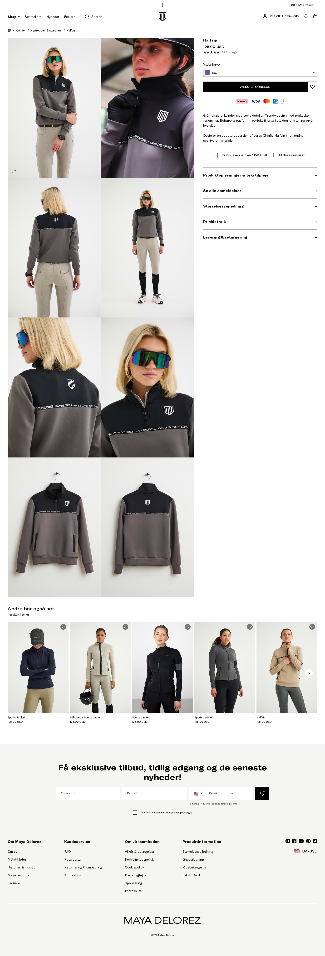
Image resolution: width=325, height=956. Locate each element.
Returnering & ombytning (83, 867)
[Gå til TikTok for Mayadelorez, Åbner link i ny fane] (315, 841)
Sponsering (133, 883)
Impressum (133, 891)
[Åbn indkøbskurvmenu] (315, 16)
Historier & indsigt (21, 867)
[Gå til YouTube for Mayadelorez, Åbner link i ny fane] (301, 841)
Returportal (83, 859)
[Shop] (19, 17)
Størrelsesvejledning (197, 851)
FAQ (67, 851)
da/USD (305, 851)
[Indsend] (262, 793)
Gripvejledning (193, 859)
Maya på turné (19, 875)
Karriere (14, 883)
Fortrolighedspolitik (139, 859)
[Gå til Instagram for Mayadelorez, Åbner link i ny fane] (288, 841)
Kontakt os (72, 875)
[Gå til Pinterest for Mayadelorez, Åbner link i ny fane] (308, 841)
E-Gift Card (191, 875)
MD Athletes (17, 859)
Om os (12, 851)
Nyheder (52, 17)
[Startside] (9, 30)
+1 (199, 793)
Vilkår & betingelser (139, 851)
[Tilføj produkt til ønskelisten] (312, 87)
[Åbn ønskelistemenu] (306, 16)
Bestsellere (33, 17)
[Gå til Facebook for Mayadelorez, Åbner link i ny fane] (294, 841)
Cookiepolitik (134, 867)
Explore (69, 17)
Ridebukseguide (194, 867)
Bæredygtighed (136, 875)
